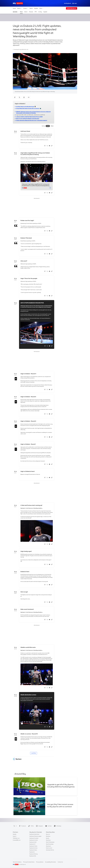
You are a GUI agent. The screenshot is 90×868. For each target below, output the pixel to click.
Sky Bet (36, 8)
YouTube (50, 825)
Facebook (23, 825)
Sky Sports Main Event (34, 834)
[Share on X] (19, 97)
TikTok (32, 825)
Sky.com (48, 834)
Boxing (15, 11)
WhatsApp (58, 825)
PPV (36, 11)
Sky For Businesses (50, 842)
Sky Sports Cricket (33, 840)
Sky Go (47, 838)
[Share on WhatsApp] (24, 97)
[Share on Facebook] (15, 97)
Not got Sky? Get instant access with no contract (27, 108)
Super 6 (14, 836)
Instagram (40, 825)
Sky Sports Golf (32, 842)
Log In (75, 3)
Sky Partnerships (49, 844)
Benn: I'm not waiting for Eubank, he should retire (27, 118)
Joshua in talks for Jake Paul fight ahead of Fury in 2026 (29, 116)
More (40, 8)
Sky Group (48, 840)
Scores (25, 8)
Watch (31, 8)
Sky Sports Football (33, 838)
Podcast (31, 11)
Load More (33, 753)
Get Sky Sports (67, 3)
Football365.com (16, 840)
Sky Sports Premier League (35, 836)
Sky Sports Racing (33, 853)
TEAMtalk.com (16, 838)
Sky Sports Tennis (33, 846)
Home (14, 8)
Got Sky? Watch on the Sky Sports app (25, 106)
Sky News (48, 836)
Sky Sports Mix (32, 855)
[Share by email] (29, 97)
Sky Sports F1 (32, 844)
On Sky (40, 11)
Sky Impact (48, 846)
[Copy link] (52, 146)
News (21, 11)
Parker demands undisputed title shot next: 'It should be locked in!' (31, 120)
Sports (19, 8)
